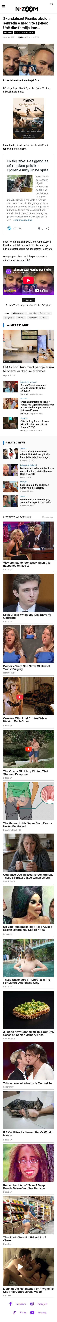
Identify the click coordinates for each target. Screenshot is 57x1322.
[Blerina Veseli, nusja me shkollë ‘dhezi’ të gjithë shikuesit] (10, 386)
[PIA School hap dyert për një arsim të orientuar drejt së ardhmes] (28, 346)
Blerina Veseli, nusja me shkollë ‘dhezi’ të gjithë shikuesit (33, 388)
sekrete (44, 318)
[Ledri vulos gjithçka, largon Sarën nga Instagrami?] (10, 486)
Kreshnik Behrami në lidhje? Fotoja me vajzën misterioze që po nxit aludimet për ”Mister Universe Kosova (37, 406)
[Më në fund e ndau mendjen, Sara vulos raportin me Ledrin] (10, 501)
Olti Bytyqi (24, 394)
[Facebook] (10, 1304)
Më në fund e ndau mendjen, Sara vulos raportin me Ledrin (35, 501)
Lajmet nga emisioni (24, 32)
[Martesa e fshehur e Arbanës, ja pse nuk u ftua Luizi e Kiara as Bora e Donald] (10, 470)
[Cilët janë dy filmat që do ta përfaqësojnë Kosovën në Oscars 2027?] (10, 423)
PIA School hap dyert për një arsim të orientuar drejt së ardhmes (28, 369)
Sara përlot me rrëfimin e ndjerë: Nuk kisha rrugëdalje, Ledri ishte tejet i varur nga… (35, 454)
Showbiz (8, 32)
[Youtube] (32, 1312)
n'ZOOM (21, 318)
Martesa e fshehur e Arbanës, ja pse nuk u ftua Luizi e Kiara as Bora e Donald (37, 471)
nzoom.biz (33, 318)
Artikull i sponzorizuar (12, 362)
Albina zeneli (18, 313)
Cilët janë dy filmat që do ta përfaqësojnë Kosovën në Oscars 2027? (34, 424)
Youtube (42, 1312)
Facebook (21, 1304)
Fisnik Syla (31, 313)
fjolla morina (45, 313)
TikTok (23, 1312)
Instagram (42, 1304)
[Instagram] (32, 1304)
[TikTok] (14, 1312)
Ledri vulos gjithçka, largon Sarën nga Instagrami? (34, 486)
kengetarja (9, 318)
